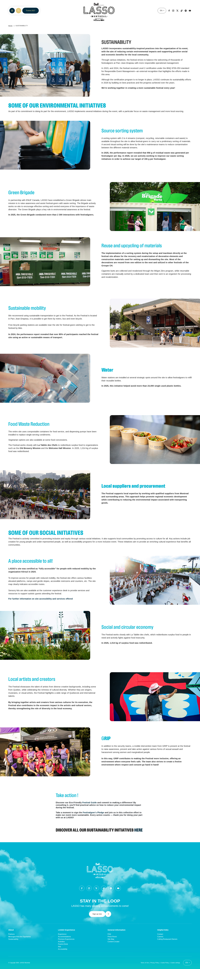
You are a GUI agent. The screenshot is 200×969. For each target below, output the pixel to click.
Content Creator (113, 942)
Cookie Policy (165, 962)
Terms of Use (145, 962)
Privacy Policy (154, 962)
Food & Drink (63, 944)
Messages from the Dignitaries (19, 937)
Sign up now (97, 914)
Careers (160, 937)
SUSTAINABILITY (22, 25)
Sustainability (13, 939)
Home (10, 25)
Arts (59, 946)
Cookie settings (175, 962)
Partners (11, 934)
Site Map (111, 939)
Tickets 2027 (30, 10)
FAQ (109, 934)
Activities (61, 942)
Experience (62, 934)
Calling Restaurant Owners (167, 939)
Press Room (112, 937)
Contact (160, 934)
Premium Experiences (66, 939)
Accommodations (64, 937)
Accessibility (62, 949)
